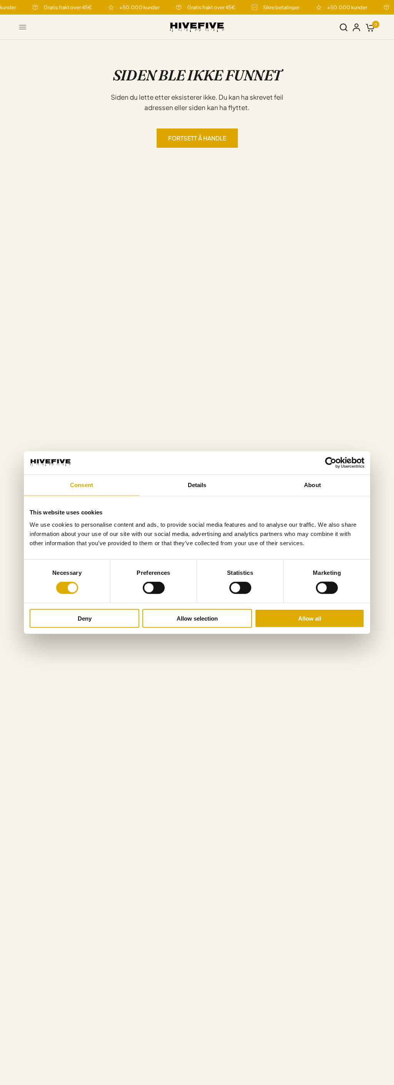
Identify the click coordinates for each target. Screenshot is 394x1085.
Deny (85, 618)
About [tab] (312, 485)
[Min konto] (356, 27)
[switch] (154, 588)
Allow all (309, 618)
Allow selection (197, 618)
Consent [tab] (81, 485)
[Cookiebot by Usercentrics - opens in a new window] (330, 463)
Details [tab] (197, 485)
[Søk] (343, 27)
